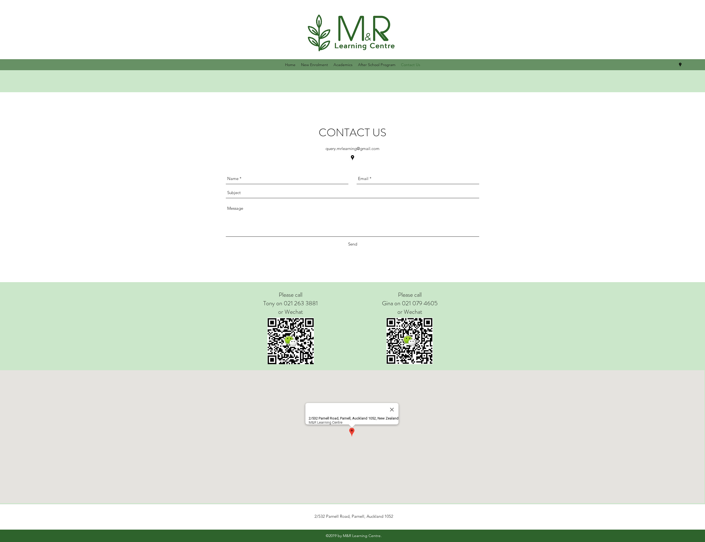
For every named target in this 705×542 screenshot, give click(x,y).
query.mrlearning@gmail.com (352, 148)
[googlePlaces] (680, 64)
